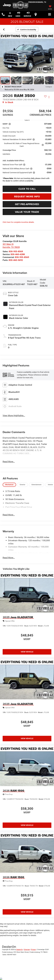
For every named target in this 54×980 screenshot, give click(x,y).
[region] (27, 153)
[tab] (9, 485)
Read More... (9, 461)
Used (18, 16)
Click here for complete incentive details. (18, 222)
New (10, 16)
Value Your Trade (27, 212)
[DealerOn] (9, 947)
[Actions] (49, 97)
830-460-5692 (16, 260)
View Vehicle (27, 651)
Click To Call (27, 189)
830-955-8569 (16, 251)
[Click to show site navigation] (49, 14)
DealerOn (19, 949)
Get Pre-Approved (27, 204)
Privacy (33, 949)
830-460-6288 (18, 254)
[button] (3, 14)
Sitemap (27, 949)
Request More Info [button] (27, 196)
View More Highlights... (14, 415)
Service (27, 16)
